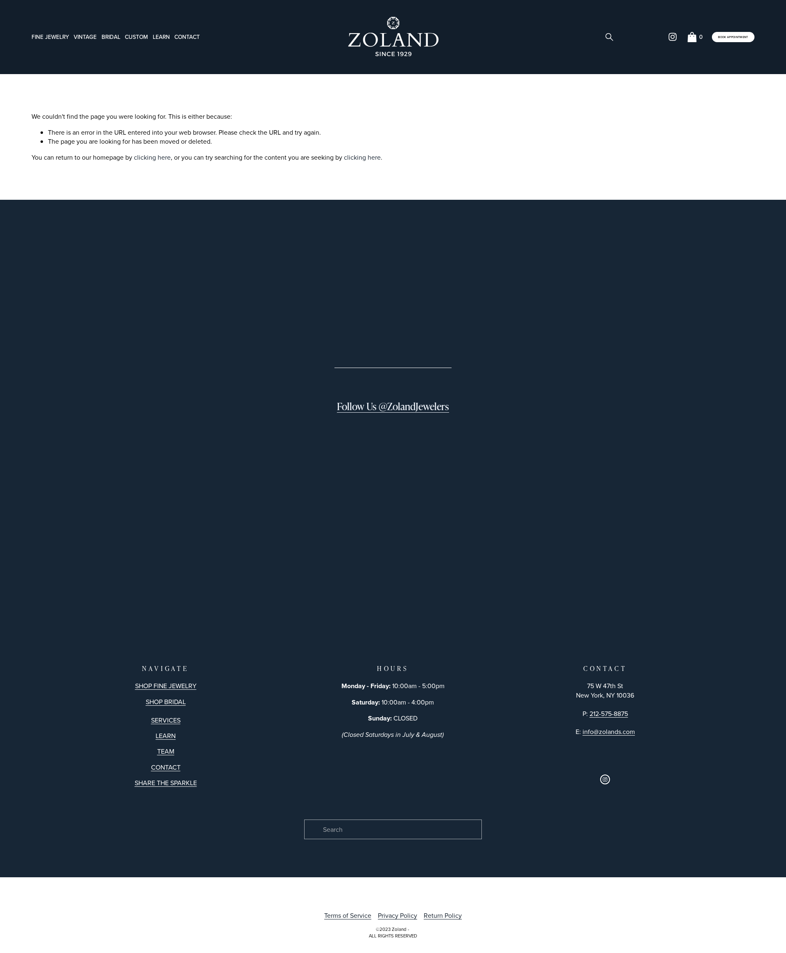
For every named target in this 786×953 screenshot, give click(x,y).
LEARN (166, 735)
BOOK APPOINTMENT (733, 37)
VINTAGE (85, 37)
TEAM (165, 751)
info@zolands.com (609, 731)
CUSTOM (136, 37)
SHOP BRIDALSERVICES (166, 711)
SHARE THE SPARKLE (166, 782)
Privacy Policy (397, 915)
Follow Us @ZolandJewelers (393, 406)
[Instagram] (673, 37)
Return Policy (443, 915)
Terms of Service (347, 915)
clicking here (152, 157)
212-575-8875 (609, 713)
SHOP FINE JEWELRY (165, 685)
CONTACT (187, 37)
